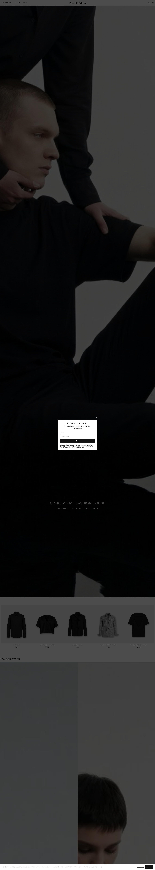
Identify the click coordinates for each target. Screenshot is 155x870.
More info (140, 867)
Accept (149, 867)
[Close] (96, 418)
